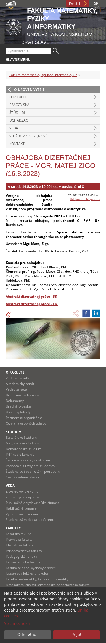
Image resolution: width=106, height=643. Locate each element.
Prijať (76, 634)
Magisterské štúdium (22, 443)
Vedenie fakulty (18, 378)
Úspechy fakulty (18, 412)
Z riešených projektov (22, 497)
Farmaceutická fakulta (23, 562)
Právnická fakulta (19, 539)
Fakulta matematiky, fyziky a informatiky (37, 579)
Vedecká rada (16, 389)
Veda (13, 128)
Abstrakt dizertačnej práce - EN (32, 303)
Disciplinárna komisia (22, 395)
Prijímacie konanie (20, 454)
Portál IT (75, 3)
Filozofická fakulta (20, 545)
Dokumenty (15, 400)
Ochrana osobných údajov (26, 423)
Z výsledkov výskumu (22, 491)
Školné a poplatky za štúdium (28, 460)
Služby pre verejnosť (28, 136)
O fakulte (18, 97)
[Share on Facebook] (86, 313)
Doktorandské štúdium (23, 448)
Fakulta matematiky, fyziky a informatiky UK (43, 75)
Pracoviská (19, 104)
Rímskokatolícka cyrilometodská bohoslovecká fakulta (48, 584)
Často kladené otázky (22, 477)
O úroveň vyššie (29, 89)
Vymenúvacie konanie (23, 514)
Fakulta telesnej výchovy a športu (31, 567)
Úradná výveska (18, 406)
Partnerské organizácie (24, 417)
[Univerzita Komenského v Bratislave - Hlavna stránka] (13, 26)
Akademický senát (20, 383)
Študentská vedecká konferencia (31, 519)
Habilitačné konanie (21, 508)
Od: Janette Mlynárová (85, 199)
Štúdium (17, 112)
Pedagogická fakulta (21, 556)
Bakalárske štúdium (21, 437)
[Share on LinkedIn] (96, 313)
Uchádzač (18, 120)
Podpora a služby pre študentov (30, 465)
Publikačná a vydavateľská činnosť (32, 502)
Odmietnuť (27, 634)
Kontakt (17, 143)
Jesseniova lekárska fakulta (27, 573)
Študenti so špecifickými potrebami (33, 471)
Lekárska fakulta (18, 533)
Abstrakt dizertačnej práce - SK (31, 296)
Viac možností (17, 623)
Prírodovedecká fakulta (24, 550)
